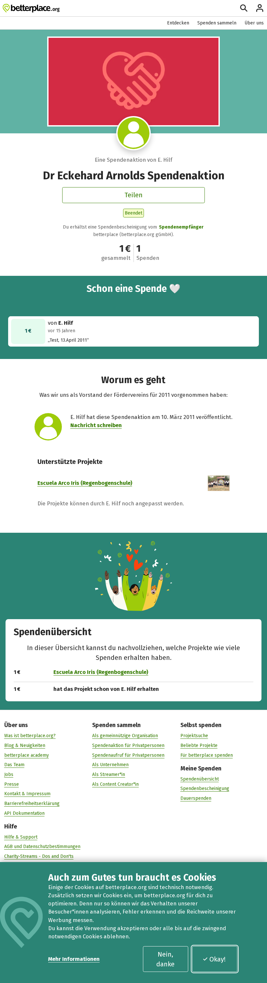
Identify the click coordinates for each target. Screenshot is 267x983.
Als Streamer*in (108, 774)
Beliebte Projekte (199, 745)
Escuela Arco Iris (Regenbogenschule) (84, 483)
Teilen (133, 195)
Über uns (254, 23)
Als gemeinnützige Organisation (125, 735)
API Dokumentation (24, 813)
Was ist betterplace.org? (30, 735)
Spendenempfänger (181, 227)
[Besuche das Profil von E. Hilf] (133, 133)
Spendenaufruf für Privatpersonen (128, 755)
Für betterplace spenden (206, 755)
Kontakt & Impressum (27, 794)
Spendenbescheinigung (204, 788)
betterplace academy (26, 755)
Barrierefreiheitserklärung (32, 803)
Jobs (8, 774)
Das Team (14, 764)
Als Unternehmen (110, 764)
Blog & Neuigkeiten (24, 745)
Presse (11, 784)
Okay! (217, 959)
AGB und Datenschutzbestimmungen (42, 846)
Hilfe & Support (20, 837)
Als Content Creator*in (115, 784)
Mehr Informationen (74, 959)
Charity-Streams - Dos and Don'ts (39, 856)
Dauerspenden (195, 798)
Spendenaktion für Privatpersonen (128, 745)
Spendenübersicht (199, 779)
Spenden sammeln (216, 23)
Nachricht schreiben (96, 425)
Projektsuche (194, 735)
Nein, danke (165, 959)
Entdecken (178, 23)
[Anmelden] (260, 8)
